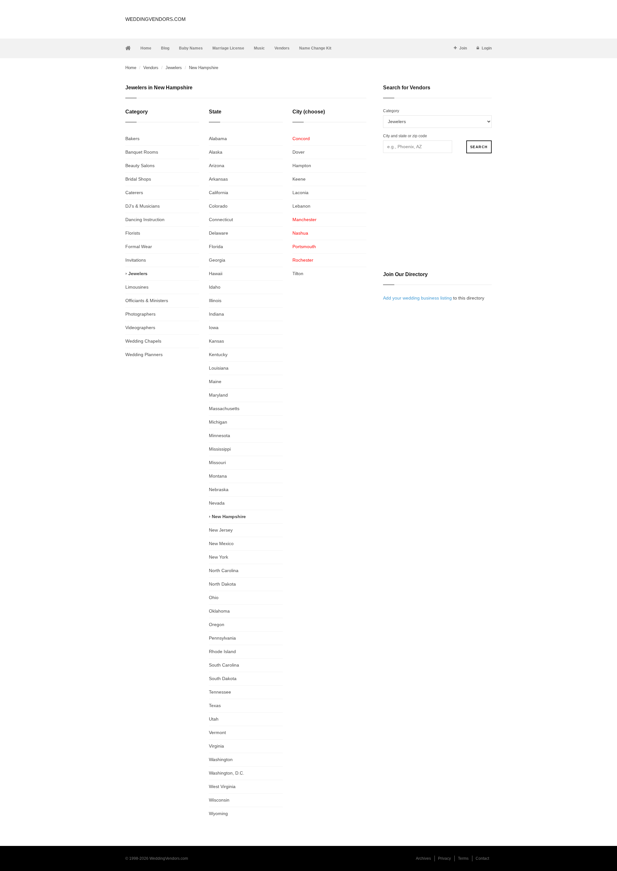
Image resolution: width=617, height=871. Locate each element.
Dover (298, 152)
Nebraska (218, 489)
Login (487, 48)
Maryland (218, 395)
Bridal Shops (138, 179)
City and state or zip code (405, 136)
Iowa (214, 327)
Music (259, 48)
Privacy (444, 858)
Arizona (216, 165)
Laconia (300, 192)
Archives (423, 858)
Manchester (304, 219)
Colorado (218, 206)
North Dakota (222, 584)
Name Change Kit (315, 48)
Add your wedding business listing (417, 298)
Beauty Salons (140, 165)
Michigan (218, 422)
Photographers (140, 314)
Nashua (300, 233)
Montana (218, 476)
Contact (482, 858)
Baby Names (191, 48)
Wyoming (218, 813)
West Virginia (222, 786)
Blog (165, 48)
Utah (214, 719)
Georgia (217, 260)
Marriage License (228, 48)
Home (145, 48)
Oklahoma (219, 611)
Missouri (217, 462)
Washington (221, 759)
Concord (301, 138)
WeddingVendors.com (155, 19)
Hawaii (215, 273)
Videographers (140, 327)
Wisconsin (219, 800)
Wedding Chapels (143, 341)
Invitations (135, 260)
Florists (132, 233)
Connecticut (221, 219)
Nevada (217, 503)
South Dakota (223, 678)
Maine (215, 381)
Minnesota (219, 435)
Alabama (218, 138)
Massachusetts (224, 408)
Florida (216, 246)
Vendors (282, 48)
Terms (463, 858)
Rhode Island (222, 651)
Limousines (136, 287)
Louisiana (218, 368)
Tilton (297, 273)
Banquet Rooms (141, 152)
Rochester (302, 260)
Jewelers (173, 67)
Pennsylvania (222, 638)
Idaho (214, 287)
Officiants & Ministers (146, 300)
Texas (215, 705)
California (218, 192)
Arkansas (218, 179)
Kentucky (218, 354)
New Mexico (221, 543)
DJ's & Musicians (142, 206)
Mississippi (220, 449)
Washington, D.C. (226, 773)
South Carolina (224, 665)
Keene (299, 179)
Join (463, 48)
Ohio (214, 597)
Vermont (217, 732)
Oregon (216, 624)
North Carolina (223, 570)
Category (391, 111)
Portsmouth (304, 246)
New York (218, 557)
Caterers (134, 192)
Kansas (216, 341)
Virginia (216, 746)
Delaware (218, 233)
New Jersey (221, 530)
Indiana (216, 314)
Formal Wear (138, 246)
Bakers (132, 138)
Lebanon (301, 206)
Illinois (215, 300)
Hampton (301, 165)
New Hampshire (229, 516)
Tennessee (220, 692)
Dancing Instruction (145, 219)
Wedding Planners (144, 354)
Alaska (215, 152)
